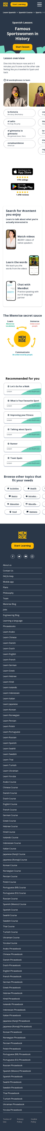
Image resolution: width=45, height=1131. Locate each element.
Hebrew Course (10, 826)
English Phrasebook (12, 971)
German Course (10, 815)
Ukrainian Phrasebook (13, 1104)
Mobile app (8, 581)
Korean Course (10, 865)
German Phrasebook (12, 982)
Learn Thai (8, 759)
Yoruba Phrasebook (12, 1110)
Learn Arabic (9, 631)
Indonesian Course (12, 843)
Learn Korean (9, 709)
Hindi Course (9, 832)
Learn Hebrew (9, 676)
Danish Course (10, 793)
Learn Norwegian (11, 715)
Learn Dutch (9, 648)
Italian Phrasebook (12, 1015)
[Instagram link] (32, 556)
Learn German (9, 665)
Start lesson (22, 46)
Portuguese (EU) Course (14, 893)
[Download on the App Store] (22, 171)
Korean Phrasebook (12, 1032)
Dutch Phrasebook (12, 965)
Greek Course (9, 820)
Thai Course (8, 926)
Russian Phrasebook (12, 1065)
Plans (5, 587)
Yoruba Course (10, 943)
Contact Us (8, 570)
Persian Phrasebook (12, 1043)
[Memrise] (5, 4)
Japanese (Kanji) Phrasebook (16, 1021)
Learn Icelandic (10, 687)
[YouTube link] (26, 556)
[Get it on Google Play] (22, 186)
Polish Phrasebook (12, 1048)
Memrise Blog (9, 604)
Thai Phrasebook (11, 1093)
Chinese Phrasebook (12, 954)
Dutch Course (9, 798)
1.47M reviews (22, 195)
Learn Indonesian (11, 693)
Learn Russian (9, 737)
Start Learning (19, 4)
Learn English (9, 654)
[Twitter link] (19, 556)
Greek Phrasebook (12, 987)
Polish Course (9, 882)
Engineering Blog (11, 615)
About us (7, 565)
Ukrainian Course (11, 937)
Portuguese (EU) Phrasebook (16, 1059)
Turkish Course (10, 932)
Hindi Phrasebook (11, 998)
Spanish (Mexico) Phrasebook (17, 1071)
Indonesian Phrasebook (14, 1009)
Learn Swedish (10, 754)
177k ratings (22, 180)
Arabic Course (9, 782)
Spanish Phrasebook (12, 1076)
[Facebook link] (13, 556)
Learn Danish (9, 643)
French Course (10, 809)
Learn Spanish (9, 12)
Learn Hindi (8, 682)
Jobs (5, 609)
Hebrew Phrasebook (12, 993)
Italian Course (9, 848)
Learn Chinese (9, 637)
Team (5, 598)
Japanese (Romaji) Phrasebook (17, 1026)
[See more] (39, 4)
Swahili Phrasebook (12, 1082)
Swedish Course (10, 921)
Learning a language (12, 620)
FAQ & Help (8, 576)
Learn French (9, 659)
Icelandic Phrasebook (13, 1004)
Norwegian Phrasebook (14, 1037)
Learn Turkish (9, 765)
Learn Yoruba (9, 776)
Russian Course (10, 898)
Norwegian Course (12, 870)
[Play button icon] (16, 95)
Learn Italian (9, 698)
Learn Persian (9, 720)
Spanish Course (25, 12)
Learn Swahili (9, 748)
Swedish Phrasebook (13, 1087)
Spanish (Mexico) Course (14, 904)
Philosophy (8, 593)
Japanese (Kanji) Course (14, 854)
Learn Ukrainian (10, 770)
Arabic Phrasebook (12, 948)
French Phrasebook (12, 976)
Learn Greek (9, 670)
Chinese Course (10, 787)
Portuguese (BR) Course (14, 887)
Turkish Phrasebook (12, 1098)
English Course (10, 804)
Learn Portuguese (11, 732)
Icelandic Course (10, 837)
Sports (39, 12)
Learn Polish (9, 726)
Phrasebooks (9, 626)
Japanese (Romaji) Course (15, 859)
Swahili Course (10, 915)
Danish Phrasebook (12, 959)
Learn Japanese (10, 704)
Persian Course (10, 876)
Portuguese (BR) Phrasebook (16, 1054)
